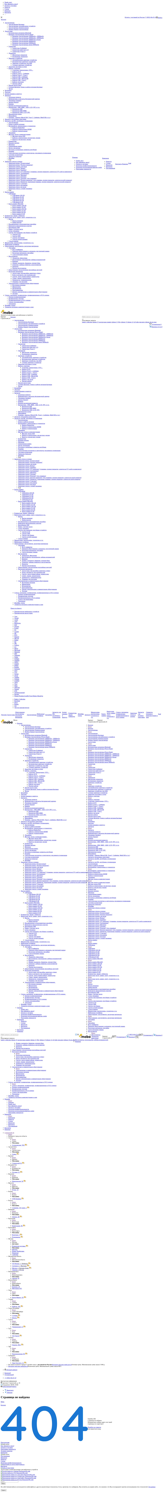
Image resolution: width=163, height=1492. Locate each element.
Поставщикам (25, 1028)
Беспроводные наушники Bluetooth (36, 735)
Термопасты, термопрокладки (38, 979)
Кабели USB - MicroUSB (36, 781)
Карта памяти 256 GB (35, 908)
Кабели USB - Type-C (35, 782)
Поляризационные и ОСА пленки (36, 999)
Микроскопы (32, 985)
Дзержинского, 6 (17, 1327)
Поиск (3, 1483)
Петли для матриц (30, 850)
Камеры (27, 806)
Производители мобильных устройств (26, 611)
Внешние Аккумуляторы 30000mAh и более (42, 742)
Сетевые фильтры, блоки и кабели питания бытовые (42, 789)
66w (119, 322)
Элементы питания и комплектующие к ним (35, 1006)
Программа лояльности (28, 1018)
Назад (90, 727)
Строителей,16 (17, 1163)
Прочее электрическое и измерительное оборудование (45, 991)
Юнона (14, 1318)
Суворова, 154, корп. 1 (19, 1208)
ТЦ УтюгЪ (15, 1336)
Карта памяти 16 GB (35, 906)
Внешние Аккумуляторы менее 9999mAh (41, 747)
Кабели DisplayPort (34, 830)
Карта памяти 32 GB (35, 909)
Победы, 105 (16, 1306)
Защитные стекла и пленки (30, 862)
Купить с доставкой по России (134, 17)
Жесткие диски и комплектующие (36, 837)
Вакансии (24, 1024)
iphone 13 (124, 322)
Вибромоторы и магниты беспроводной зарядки (40, 801)
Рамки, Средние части (32, 928)
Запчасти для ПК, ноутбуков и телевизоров (35, 823)
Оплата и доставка (27, 1013)
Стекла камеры (29, 940)
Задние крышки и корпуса (29, 796)
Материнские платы (31, 816)
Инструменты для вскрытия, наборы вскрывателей (44, 958)
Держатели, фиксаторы (35, 957)
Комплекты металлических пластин (36, 925)
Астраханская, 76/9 (18, 1145)
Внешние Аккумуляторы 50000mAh (40, 745)
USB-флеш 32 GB (34, 897)
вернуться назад (96, 1429)
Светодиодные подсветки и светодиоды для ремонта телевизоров (46, 855)
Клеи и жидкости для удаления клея (40, 974)
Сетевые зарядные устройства (38, 767)
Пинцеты (31, 965)
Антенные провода (31, 799)
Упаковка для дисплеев (35, 980)
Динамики (28, 835)
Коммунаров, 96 (17, 1226)
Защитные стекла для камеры (34, 886)
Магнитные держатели (35, 757)
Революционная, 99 (18, 1354)
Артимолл (19, 1266)
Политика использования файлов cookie (34, 1016)
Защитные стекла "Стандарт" (34, 884)
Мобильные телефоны (28, 943)
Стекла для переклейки (32, 1001)
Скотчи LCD (32, 933)
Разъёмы (27, 853)
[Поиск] (83, 319)
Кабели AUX (32, 774)
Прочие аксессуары (31, 787)
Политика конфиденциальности (31, 1014)
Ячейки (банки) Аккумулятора (34, 732)
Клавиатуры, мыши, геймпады (31, 914)
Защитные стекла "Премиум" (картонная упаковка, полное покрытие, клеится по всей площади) (56, 882)
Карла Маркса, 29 (18, 1297)
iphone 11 (115, 322)
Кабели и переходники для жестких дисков (42, 840)
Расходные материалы (32, 970)
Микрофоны (29, 818)
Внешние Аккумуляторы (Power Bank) (37, 737)
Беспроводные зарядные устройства (40, 764)
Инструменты (29, 955)
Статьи (23, 1023)
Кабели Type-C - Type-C (36, 777)
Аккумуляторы (26, 725)
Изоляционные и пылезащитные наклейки (38, 923)
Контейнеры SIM (30, 926)
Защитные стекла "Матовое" (34, 875)
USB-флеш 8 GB (33, 901)
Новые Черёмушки (18, 1251)
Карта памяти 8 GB (34, 913)
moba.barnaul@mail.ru (9, 1386)
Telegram (9, 1392)
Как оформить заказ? (27, 1011)
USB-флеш (28, 892)
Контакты (24, 1026)
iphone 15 (96, 322)
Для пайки (28, 947)
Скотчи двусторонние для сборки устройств (39, 931)
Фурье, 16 (15, 1190)
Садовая (15, 1315)
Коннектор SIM (33, 811)
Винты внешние (33, 919)
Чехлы (27, 791)
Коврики (31, 960)
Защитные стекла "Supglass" (34, 870)
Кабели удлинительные (36, 833)
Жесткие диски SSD (34, 838)
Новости (24, 1021)
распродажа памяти (105, 322)
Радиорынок (16, 1237)
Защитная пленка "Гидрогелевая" (35, 864)
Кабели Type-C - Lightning (36, 776)
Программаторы (33, 989)
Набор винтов (33, 921)
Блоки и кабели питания (32, 826)
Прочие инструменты (35, 967)
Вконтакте (10, 1390)
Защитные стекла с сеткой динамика (36, 889)
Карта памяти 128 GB (35, 904)
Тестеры (31, 992)
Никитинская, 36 (17, 1181)
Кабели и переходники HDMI (38, 831)
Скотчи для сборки (34, 936)
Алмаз (14, 1154)
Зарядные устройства (32, 760)
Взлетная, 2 (16, 1235)
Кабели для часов (34, 784)
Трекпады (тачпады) (31, 859)
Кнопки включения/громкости (34, 808)
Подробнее (151, 1487)
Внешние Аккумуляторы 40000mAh (40, 743)
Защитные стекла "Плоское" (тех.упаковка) (39, 879)
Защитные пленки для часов (34, 867)
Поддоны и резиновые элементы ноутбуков (39, 852)
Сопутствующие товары (36, 953)
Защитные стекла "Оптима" (34, 877)
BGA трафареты (33, 948)
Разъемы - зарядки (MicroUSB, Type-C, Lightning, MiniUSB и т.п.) (46, 820)
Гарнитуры (29, 749)
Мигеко (20, 1268)
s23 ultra (136, 322)
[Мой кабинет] (140, 1035)
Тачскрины (28, 1002)
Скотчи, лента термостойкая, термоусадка (41, 975)
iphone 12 (130, 322)
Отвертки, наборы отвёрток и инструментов (42, 963)
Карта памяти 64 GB (35, 911)
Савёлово (15, 1254)
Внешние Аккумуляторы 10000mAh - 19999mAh (44, 738)
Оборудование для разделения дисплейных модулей (41, 969)
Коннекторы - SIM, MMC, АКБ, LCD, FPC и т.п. (41, 809)
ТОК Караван (16, 1199)
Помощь (20, 1007)
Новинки (20, 1031)
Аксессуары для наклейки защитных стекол (42, 972)
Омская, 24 (15, 1278)
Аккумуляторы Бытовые (32, 727)
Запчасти (24, 798)
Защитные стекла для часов (33, 887)
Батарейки (24, 793)
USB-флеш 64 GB (34, 899)
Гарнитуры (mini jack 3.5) (36, 752)
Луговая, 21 (16, 1172)
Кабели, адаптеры (31, 771)
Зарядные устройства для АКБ (38, 765)
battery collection (87, 322)
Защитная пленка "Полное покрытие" (37, 865)
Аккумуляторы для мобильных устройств (38, 728)
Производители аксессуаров (23, 613)
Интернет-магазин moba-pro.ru (62, 1364)
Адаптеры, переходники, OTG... (38, 772)
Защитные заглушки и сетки (34, 769)
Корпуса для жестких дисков (37, 842)
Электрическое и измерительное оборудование (40, 982)
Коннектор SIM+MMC (35, 813)
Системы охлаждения (32, 857)
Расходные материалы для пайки (39, 952)
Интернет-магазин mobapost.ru (18, 1366)
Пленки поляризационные (33, 996)
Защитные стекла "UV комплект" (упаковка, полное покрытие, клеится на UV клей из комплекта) (56, 872)
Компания (20, 1019)
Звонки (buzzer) (30, 804)
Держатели (29, 755)
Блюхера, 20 (16, 1287)
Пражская (15, 1253)
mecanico (142, 322)
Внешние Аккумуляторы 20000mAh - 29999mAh (44, 740)
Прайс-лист (24, 1009)
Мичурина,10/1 (17, 1288)
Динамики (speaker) (31, 803)
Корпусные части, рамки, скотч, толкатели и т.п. (37, 916)
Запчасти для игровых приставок (31, 821)
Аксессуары (25, 733)
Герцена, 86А (16, 1345)
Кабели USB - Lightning (36, 779)
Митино (14, 1249)
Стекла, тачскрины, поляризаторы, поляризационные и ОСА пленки (43, 994)
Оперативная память (31, 848)
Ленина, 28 (16, 1217)
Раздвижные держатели (36, 759)
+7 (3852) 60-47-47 (150, 17)
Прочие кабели (33, 786)
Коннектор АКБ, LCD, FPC (37, 815)
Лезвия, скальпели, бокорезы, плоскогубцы (42, 962)
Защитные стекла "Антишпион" (35, 874)
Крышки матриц (30, 845)
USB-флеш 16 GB (34, 896)
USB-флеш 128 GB (34, 894)
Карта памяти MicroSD (32, 903)
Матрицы (28, 847)
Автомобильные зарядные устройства (40, 762)
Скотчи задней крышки (36, 938)
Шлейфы (27, 860)
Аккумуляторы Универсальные (35, 730)
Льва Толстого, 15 (18, 1363)
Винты (27, 918)
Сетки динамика (30, 930)
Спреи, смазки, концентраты (37, 977)
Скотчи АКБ (32, 935)
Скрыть (4, 1490)
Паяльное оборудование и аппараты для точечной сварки (46, 950)
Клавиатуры (29, 843)
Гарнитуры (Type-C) (35, 754)
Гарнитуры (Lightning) (35, 750)
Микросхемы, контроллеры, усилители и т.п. (35, 941)
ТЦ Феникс (20, 1263)
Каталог (20, 723)
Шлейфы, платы (26, 1004)
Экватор (18, 1270)
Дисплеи (24, 794)
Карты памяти (26, 891)
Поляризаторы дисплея (32, 997)
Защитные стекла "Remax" (33, 869)
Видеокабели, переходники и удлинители (38, 828)
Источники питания (35, 984)
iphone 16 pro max (150, 322)
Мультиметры (32, 987)
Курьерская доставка (19, 1246)
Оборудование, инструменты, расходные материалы (38, 945)
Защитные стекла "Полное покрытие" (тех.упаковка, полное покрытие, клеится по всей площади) (56, 881)
